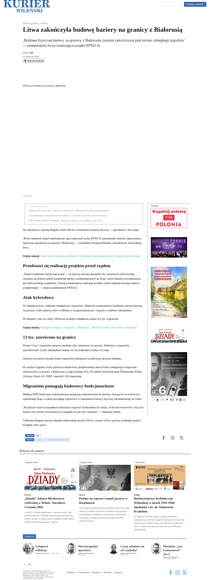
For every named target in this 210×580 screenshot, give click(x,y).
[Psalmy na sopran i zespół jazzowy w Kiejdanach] (105, 478)
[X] (55, 76)
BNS (38, 435)
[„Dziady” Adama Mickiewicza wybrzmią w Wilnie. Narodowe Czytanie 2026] (50, 478)
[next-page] (30, 564)
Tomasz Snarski (179, 532)
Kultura (27, 495)
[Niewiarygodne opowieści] (70, 548)
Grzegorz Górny (109, 530)
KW (31, 52)
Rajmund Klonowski (85, 553)
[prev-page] (25, 564)
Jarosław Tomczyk (42, 553)
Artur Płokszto (91, 530)
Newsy (44, 23)
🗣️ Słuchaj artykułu (33, 60)
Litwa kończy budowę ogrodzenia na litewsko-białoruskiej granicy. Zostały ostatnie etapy (90, 256)
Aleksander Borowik (50, 530)
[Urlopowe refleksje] (28, 548)
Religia (137, 495)
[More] (83, 76)
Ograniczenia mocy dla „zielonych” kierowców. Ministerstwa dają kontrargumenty (68, 210)
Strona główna (31, 23)
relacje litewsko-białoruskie (58, 440)
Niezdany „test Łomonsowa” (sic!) (172, 550)
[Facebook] (48, 76)
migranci (39, 440)
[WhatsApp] (62, 76)
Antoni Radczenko (72, 530)
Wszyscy (33, 530)
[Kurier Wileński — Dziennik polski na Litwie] (27, 6)
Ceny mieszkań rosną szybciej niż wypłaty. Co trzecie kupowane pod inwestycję (67, 215)
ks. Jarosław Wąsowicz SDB (133, 530)
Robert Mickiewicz (159, 532)
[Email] (69, 76)
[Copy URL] (76, 76)
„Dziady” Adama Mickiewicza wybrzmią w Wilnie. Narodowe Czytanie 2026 (44, 503)
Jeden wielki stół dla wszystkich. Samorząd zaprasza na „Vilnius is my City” (65, 220)
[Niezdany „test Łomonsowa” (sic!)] (156, 548)
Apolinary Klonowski (129, 553)
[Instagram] (172, 438)
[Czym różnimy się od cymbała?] (113, 548)
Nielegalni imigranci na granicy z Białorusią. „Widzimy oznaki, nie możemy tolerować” (89, 327)
